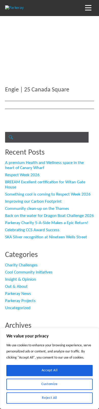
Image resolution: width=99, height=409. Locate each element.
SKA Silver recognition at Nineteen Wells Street (46, 237)
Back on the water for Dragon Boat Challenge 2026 (49, 216)
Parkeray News (18, 294)
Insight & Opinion (20, 279)
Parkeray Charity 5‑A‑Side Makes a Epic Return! (46, 223)
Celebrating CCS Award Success (32, 230)
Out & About (16, 286)
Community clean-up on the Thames (37, 209)
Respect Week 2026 (22, 175)
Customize (49, 384)
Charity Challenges (21, 265)
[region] (49, 368)
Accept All (50, 370)
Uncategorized (17, 308)
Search (10, 137)
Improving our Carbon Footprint (33, 201)
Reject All (49, 398)
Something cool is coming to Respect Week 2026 (48, 194)
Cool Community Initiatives (29, 272)
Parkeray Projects (20, 301)
